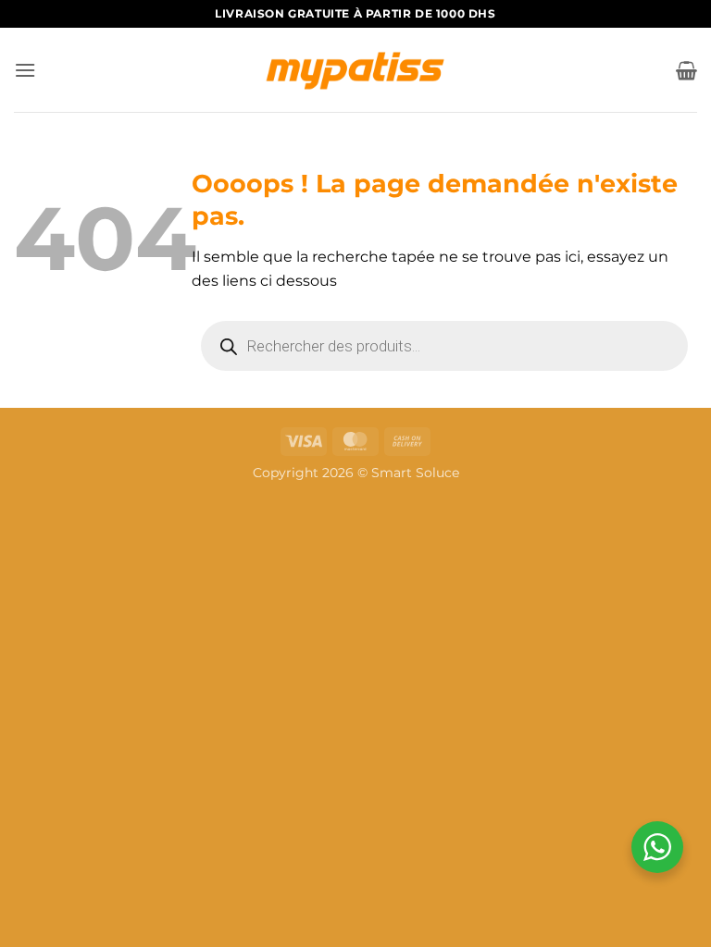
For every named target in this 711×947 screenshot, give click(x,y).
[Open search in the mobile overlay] (444, 346)
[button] (25, 69)
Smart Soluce (415, 472)
